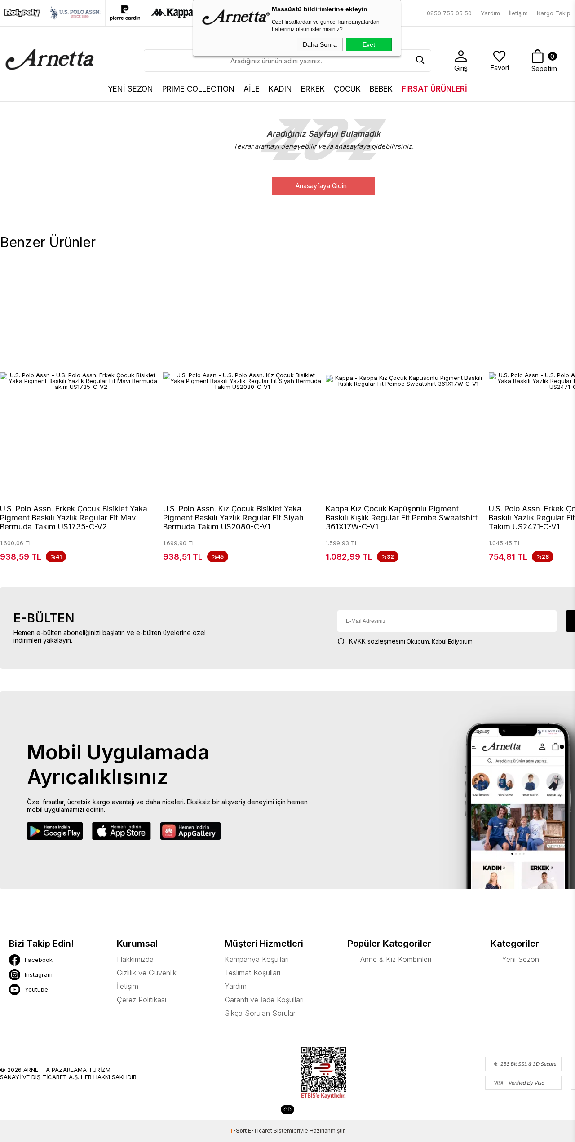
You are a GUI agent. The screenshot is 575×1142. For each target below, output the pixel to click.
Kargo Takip (554, 13)
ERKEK (313, 88)
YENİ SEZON (130, 88)
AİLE (251, 88)
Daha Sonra (320, 44)
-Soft (239, 1130)
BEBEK (381, 88)
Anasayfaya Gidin (321, 186)
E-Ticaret (260, 1130)
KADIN (280, 88)
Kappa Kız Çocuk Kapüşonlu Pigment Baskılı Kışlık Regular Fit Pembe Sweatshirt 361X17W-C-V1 (402, 517)
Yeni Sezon (520, 959)
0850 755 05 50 (449, 13)
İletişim (518, 13)
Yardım (490, 13)
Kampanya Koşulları (257, 959)
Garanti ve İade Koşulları (264, 999)
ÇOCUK (347, 88)
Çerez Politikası (141, 999)
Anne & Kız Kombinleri (395, 959)
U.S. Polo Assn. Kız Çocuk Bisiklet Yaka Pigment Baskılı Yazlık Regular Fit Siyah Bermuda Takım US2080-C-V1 (233, 517)
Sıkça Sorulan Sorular (260, 1013)
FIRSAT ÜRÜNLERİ (434, 88)
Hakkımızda (135, 959)
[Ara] (420, 60)
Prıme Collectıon (198, 88)
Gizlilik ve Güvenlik (147, 972)
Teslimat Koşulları (252, 972)
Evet (369, 44)
